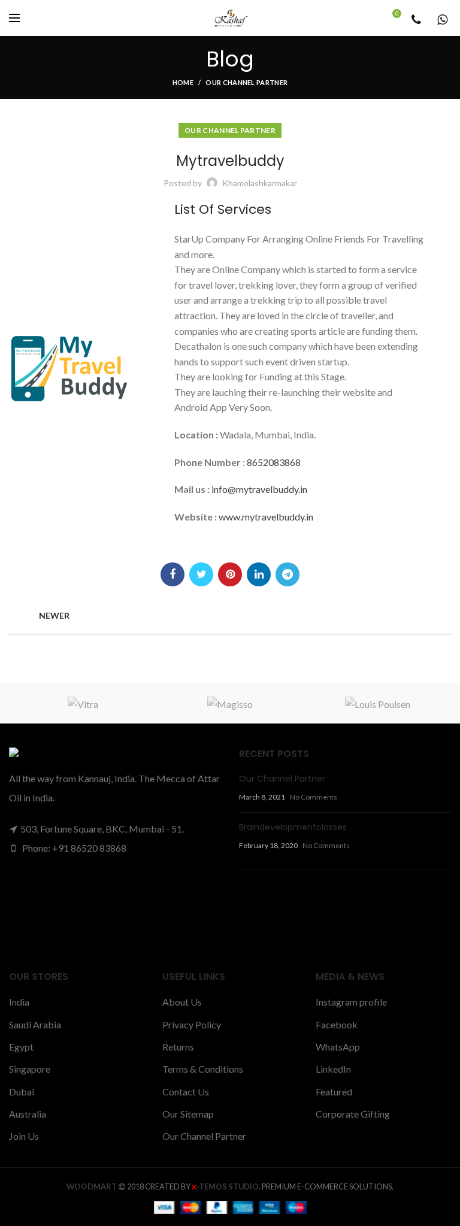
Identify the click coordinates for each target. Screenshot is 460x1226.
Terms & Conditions (202, 1068)
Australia (27, 1113)
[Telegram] (287, 574)
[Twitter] (201, 574)
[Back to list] (230, 616)
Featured (334, 1091)
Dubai (21, 1091)
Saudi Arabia (35, 1024)
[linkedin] (259, 574)
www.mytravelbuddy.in (266, 516)
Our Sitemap (188, 1113)
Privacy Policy (191, 1024)
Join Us (24, 1136)
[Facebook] (172, 574)
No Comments (313, 796)
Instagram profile (351, 1001)
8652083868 (274, 462)
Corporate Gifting (353, 1113)
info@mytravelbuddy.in (259, 489)
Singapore (29, 1068)
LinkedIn (333, 1068)
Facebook (337, 1024)
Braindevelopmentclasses (293, 827)
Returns (178, 1046)
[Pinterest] (230, 574)
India (19, 1001)
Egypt (21, 1046)
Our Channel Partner (246, 82)
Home (182, 82)
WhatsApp (338, 1046)
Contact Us (185, 1091)
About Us (182, 1001)
